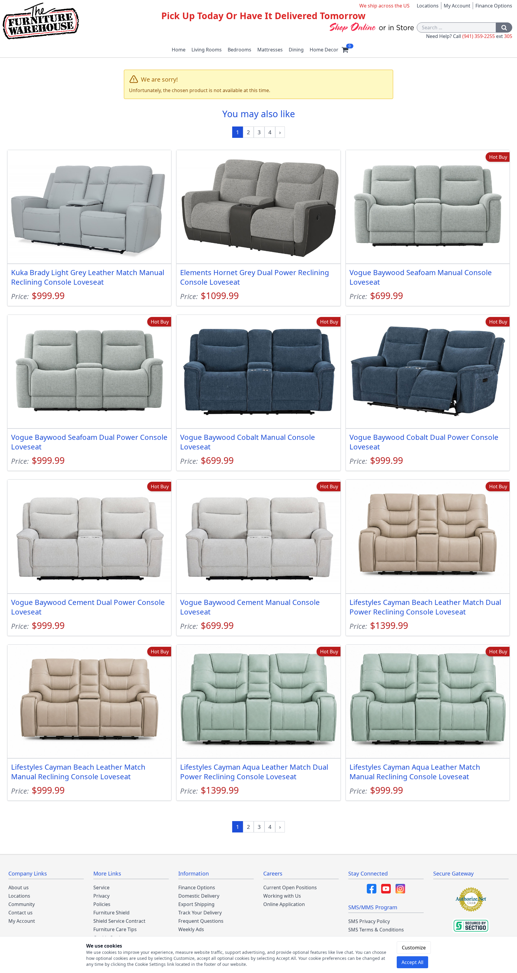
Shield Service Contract (119, 921)
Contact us (20, 912)
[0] (345, 50)
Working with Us (282, 896)
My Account (457, 5)
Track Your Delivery (200, 912)
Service (101, 887)
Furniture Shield (111, 912)
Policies (101, 904)
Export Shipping (196, 904)
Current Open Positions (290, 887)
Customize (414, 947)
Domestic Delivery (198, 896)
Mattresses (270, 49)
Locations (428, 5)
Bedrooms (239, 49)
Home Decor (324, 49)
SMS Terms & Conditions (376, 929)
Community (21, 904)
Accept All (412, 962)
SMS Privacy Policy (369, 921)
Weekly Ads (191, 929)
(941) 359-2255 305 (487, 36)
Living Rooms (206, 49)
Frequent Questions (200, 921)
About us (18, 887)
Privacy (101, 896)
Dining (296, 49)
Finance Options (493, 5)
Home (178, 49)
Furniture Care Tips (115, 929)
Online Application (284, 904)
